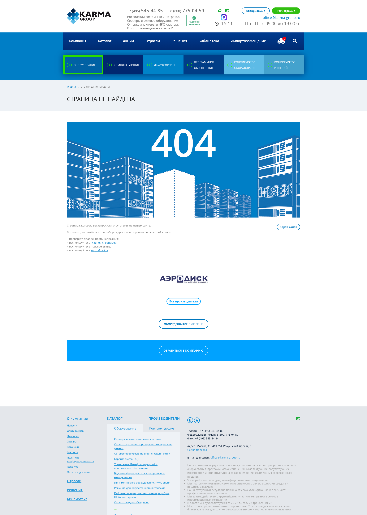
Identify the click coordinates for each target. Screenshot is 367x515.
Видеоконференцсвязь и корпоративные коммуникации (139, 475)
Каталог (115, 419)
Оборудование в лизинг (183, 324)
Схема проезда (197, 450)
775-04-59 (187, 10)
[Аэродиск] (183, 279)
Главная (72, 86)
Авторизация (255, 11)
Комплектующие (161, 428)
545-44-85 (145, 10)
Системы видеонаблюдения (131, 502)
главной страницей (104, 242)
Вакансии (73, 446)
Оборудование (125, 428)
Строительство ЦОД (126, 458)
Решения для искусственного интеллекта (140, 487)
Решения (75, 490)
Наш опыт (73, 436)
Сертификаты (75, 430)
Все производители (183, 301)
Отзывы (71, 441)
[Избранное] (197, 420)
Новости (72, 425)
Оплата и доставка (78, 472)
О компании (77, 419)
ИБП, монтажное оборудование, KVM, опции (142, 482)
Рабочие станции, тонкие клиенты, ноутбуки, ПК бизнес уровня (142, 495)
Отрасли (74, 481)
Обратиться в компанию (183, 351)
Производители (164, 419)
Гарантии (73, 466)
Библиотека (77, 499)
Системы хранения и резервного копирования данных (143, 446)
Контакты (72, 452)
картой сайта (99, 250)
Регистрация (286, 11)
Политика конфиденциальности (80, 459)
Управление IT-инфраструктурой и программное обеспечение (136, 466)
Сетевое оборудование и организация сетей (142, 453)
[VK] (190, 420)
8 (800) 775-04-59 (227, 434)
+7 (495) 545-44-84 (206, 438)
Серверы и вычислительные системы (137, 439)
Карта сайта (288, 227)
